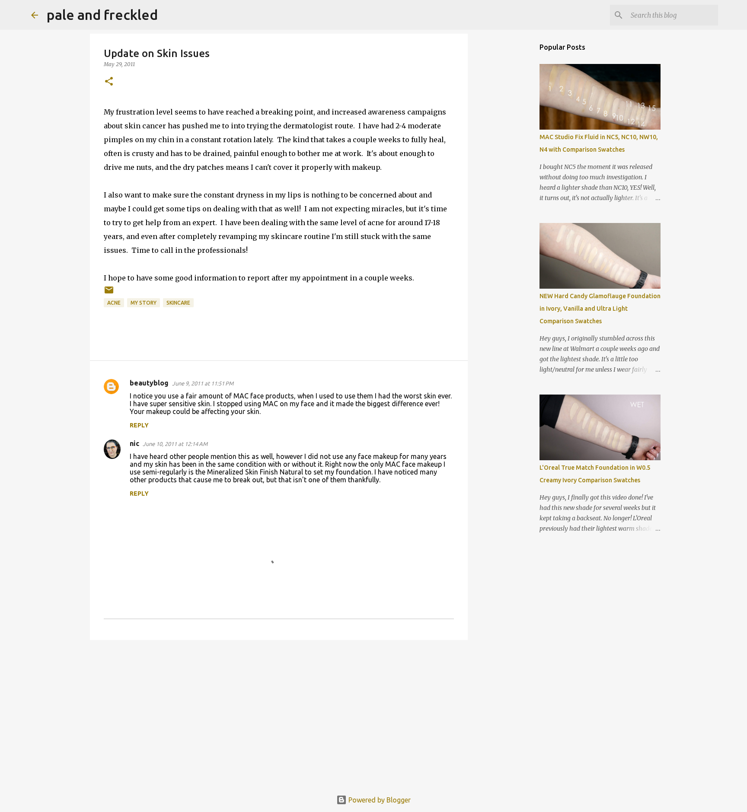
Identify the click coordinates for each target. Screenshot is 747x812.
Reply (139, 425)
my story (143, 303)
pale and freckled (102, 14)
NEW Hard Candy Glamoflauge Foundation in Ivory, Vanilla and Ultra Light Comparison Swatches (600, 309)
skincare (178, 303)
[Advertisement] (278, 713)
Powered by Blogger (379, 800)
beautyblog (149, 383)
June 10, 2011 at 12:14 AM (175, 444)
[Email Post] (109, 293)
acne (114, 303)
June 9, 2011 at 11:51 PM (202, 383)
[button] (109, 82)
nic (134, 443)
